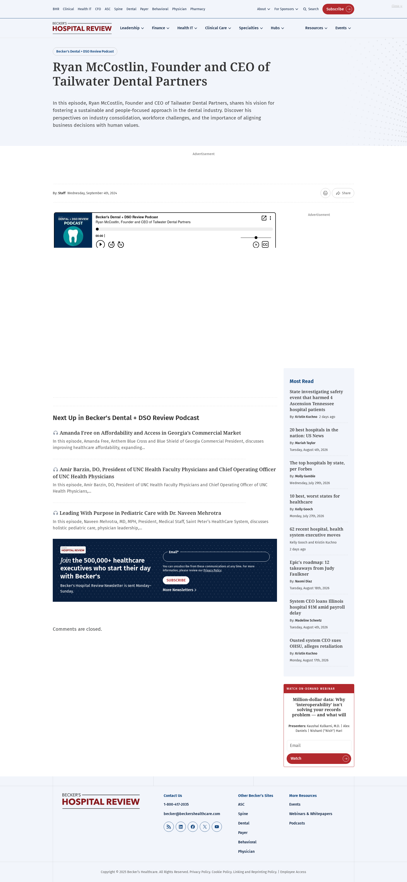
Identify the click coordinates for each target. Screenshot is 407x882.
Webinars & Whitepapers (310, 814)
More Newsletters (178, 590)
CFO (98, 9)
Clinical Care (216, 28)
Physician (179, 9)
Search (313, 9)
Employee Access (293, 872)
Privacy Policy (212, 570)
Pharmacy (197, 9)
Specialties (249, 28)
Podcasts (297, 823)
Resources (314, 28)
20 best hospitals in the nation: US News (314, 432)
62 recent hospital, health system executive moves (316, 532)
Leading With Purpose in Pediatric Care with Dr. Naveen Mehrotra (140, 513)
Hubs (275, 28)
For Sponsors (284, 9)
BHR (56, 9)
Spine (118, 9)
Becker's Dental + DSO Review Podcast (85, 51)
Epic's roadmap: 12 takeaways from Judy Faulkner (312, 568)
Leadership (130, 28)
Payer (144, 9)
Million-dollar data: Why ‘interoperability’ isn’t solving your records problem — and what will (319, 707)
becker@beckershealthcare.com (192, 814)
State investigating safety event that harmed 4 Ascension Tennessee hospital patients (316, 400)
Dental (131, 9)
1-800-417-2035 (176, 804)
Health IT (84, 9)
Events (341, 28)
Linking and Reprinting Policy (254, 872)
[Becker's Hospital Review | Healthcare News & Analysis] (82, 28)
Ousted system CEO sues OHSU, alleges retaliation (316, 643)
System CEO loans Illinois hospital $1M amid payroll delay (317, 607)
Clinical (68, 9)
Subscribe (335, 9)
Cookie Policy (222, 872)
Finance (158, 28)
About (261, 9)
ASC (107, 9)
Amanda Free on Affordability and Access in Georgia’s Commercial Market (150, 432)
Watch (296, 758)
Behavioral (160, 9)
